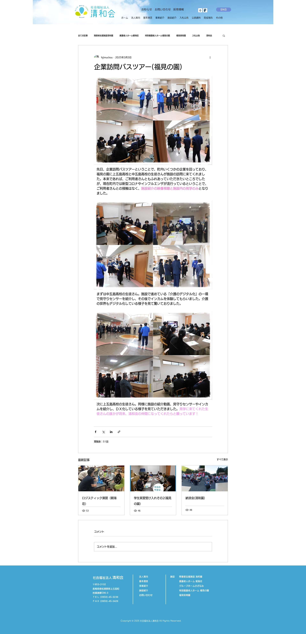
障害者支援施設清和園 (103, 36)
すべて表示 (222, 459)
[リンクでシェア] (118, 431)
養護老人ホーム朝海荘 (129, 36)
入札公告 (196, 36)
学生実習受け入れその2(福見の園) (152, 501)
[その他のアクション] (210, 57)
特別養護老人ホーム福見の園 (157, 36)
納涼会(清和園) (195, 498)
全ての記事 (83, 36)
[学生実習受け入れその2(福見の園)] (153, 478)
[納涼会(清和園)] (205, 478)
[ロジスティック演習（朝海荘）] (101, 478)
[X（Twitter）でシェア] (103, 431)
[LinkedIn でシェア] (111, 431)
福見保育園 (181, 36)
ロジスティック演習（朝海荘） (99, 501)
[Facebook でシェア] (95, 431)
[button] (160, 18)
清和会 (209, 36)
